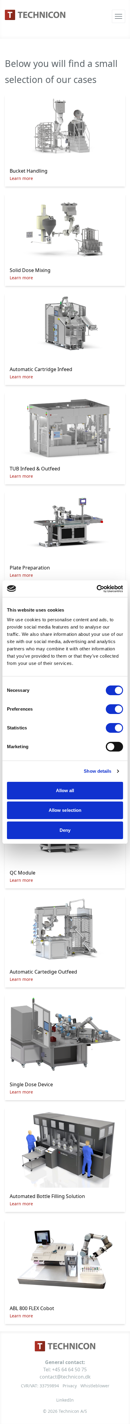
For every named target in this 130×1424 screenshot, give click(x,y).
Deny (65, 830)
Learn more (21, 178)
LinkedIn (65, 1400)
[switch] (114, 709)
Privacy (70, 1386)
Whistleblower (94, 1386)
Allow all (65, 790)
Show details (97, 771)
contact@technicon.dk (65, 1376)
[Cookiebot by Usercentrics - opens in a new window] (96, 589)
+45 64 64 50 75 (69, 1369)
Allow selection (65, 810)
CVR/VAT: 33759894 (40, 1386)
